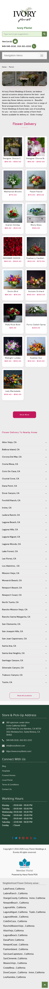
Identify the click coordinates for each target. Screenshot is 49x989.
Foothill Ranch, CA (11, 500)
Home (4, 67)
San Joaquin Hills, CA (12, 631)
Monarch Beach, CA (12, 580)
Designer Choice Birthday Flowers (36, 158)
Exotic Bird (13, 291)
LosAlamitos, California (14, 977)
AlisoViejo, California (13, 930)
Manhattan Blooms (13, 192)
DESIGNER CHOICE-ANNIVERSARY (13, 258)
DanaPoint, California (13, 940)
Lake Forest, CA (10, 551)
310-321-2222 (24, 46)
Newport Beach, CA (12, 587)
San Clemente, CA (11, 624)
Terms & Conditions (10, 784)
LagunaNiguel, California (15, 912)
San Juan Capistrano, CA (14, 638)
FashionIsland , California (15, 949)
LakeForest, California (14, 889)
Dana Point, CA (9, 486)
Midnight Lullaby (13, 358)
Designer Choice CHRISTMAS (13, 158)
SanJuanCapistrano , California (18, 954)
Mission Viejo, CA (10, 573)
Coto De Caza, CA (11, 471)
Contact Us (7, 789)
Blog (4, 766)
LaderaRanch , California (15, 893)
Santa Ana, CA (9, 646)
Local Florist (7, 780)
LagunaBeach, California (15, 935)
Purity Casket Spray (36, 325)
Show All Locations (24, 696)
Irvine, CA (6, 507)
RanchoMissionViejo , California (18, 926)
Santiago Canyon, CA (12, 660)
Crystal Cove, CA (10, 478)
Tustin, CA (7, 682)
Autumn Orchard (36, 291)
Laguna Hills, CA (10, 529)
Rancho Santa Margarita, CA (16, 616)
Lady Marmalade (13, 391)
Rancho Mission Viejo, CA (14, 609)
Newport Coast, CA (12, 595)
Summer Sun (36, 358)
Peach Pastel (36, 192)
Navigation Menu (13, 55)
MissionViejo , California (15, 963)
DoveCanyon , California (15, 972)
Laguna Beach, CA (11, 522)
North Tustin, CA (10, 602)
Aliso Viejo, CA (9, 442)
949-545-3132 (9, 46)
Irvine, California (37, 898)
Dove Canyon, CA (10, 493)
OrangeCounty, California (15, 898)
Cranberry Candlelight (36, 258)
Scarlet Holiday (13, 225)
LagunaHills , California (14, 907)
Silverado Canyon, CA (13, 667)
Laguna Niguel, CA (11, 536)
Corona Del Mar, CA (12, 456)
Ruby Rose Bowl (12, 325)
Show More (24, 415)
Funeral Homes (8, 775)
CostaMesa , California (14, 968)
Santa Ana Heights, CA (13, 653)
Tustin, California (37, 912)
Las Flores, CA (9, 558)
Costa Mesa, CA (10, 464)
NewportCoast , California (15, 944)
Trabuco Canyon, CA (12, 675)
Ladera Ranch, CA (11, 515)
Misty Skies (36, 225)
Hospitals (6, 771)
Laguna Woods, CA (11, 544)
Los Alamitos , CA (10, 566)
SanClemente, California (15, 958)
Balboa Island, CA (10, 449)
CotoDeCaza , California (15, 921)
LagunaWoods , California (15, 917)
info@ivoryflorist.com (15, 745)
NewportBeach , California (16, 903)
